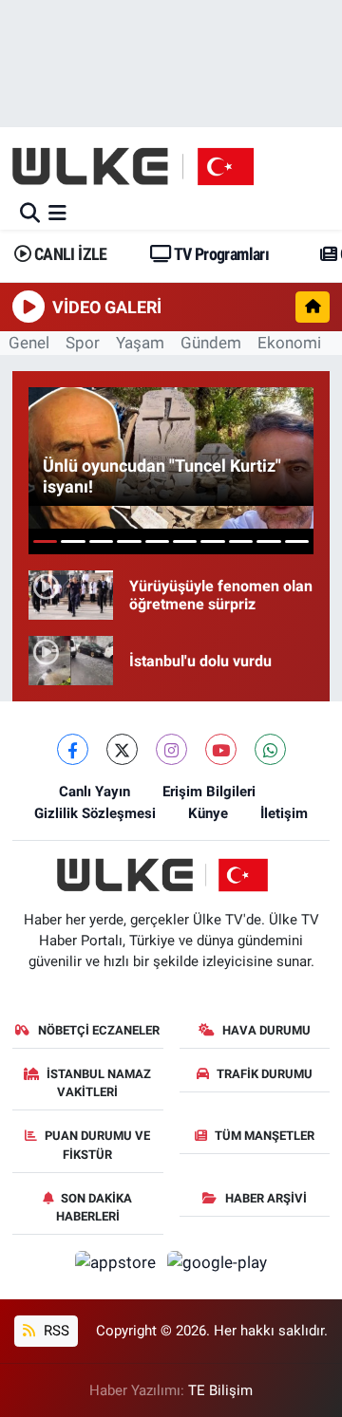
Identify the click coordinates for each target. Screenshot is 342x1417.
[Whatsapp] (270, 749)
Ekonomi (289, 342)
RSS (54, 1330)
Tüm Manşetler (264, 1135)
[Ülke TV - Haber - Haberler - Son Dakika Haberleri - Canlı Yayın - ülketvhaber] (143, 166)
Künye (208, 813)
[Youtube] (221, 749)
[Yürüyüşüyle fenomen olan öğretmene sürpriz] (70, 595)
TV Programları (220, 254)
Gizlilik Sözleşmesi (95, 813)
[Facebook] (72, 749)
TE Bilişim (220, 1390)
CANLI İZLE (68, 254)
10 (297, 541)
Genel (29, 342)
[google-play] (217, 1266)
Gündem (210, 342)
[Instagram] (171, 749)
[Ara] (30, 212)
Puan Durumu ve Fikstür (97, 1145)
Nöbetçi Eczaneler (99, 1030)
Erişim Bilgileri (209, 791)
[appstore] (117, 1266)
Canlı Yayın (94, 791)
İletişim (284, 813)
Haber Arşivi (266, 1198)
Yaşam (140, 342)
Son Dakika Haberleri (94, 1207)
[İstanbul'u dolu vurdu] (70, 660)
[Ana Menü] (57, 212)
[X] (122, 749)
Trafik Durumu (265, 1074)
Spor (83, 342)
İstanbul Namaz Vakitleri (99, 1083)
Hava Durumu (266, 1030)
